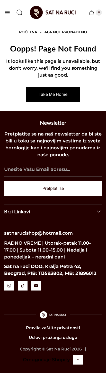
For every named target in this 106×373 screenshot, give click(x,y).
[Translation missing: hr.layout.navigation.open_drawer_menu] (7, 12)
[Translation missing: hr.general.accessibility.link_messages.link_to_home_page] (53, 314)
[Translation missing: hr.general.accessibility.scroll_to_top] (78, 360)
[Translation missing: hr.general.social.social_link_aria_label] (9, 286)
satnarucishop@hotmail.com (38, 233)
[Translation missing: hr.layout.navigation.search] (19, 12)
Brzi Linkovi (17, 211)
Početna (28, 32)
